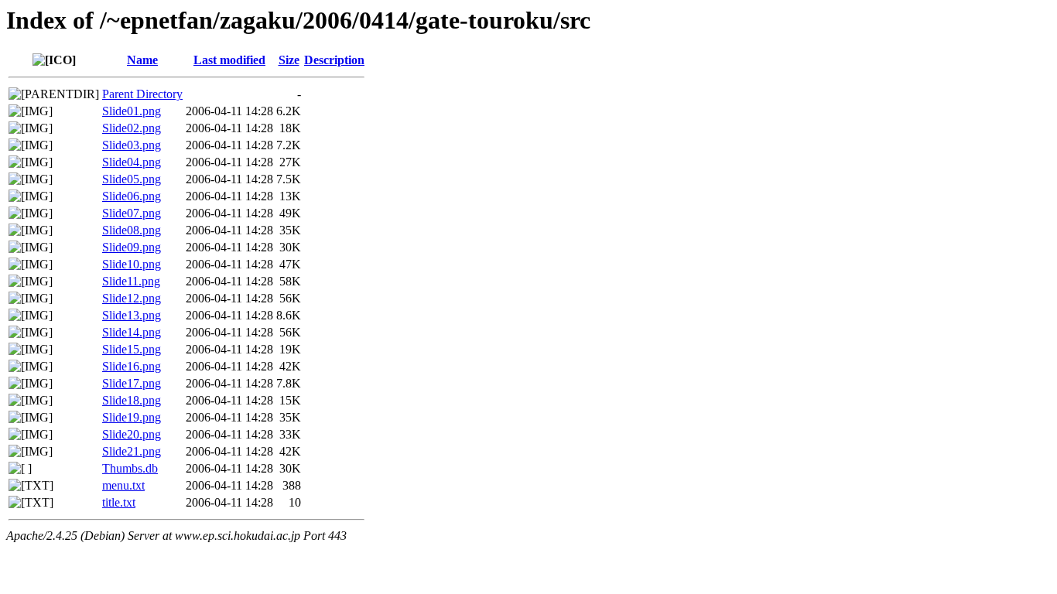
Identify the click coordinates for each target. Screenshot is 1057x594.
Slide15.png (131, 349)
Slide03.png (131, 145)
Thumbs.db (130, 468)
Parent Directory (142, 94)
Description (334, 60)
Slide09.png (131, 247)
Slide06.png (131, 196)
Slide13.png (131, 315)
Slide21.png (131, 451)
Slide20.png (131, 434)
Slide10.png (131, 264)
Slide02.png (131, 128)
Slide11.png (131, 281)
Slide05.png (131, 179)
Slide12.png (131, 298)
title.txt (118, 502)
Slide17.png (131, 383)
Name (142, 60)
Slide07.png (131, 213)
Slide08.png (131, 230)
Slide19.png (131, 417)
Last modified (229, 60)
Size (289, 60)
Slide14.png (131, 332)
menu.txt (123, 485)
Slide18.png (131, 400)
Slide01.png (131, 111)
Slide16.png (131, 366)
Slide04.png (131, 162)
